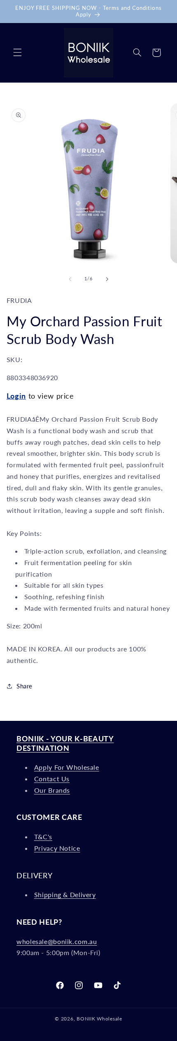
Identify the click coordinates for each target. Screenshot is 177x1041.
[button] (17, 52)
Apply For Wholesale (66, 767)
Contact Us (52, 778)
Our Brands (52, 790)
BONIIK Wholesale (99, 1018)
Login (16, 395)
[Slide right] (107, 279)
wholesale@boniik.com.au (56, 941)
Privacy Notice (57, 848)
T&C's (43, 836)
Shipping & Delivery (65, 894)
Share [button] (24, 686)
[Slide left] (70, 279)
